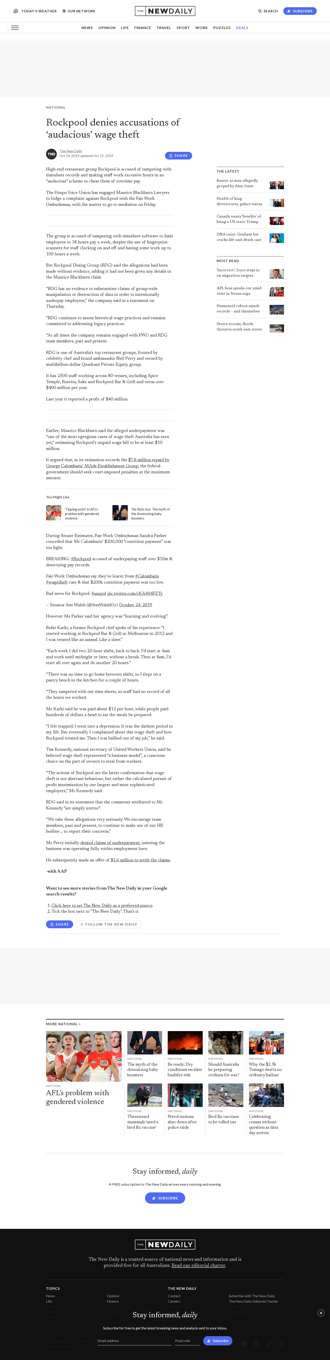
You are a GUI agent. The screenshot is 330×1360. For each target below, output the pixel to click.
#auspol (98, 594)
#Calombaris (147, 576)
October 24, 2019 (135, 605)
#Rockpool (81, 559)
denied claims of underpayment (110, 843)
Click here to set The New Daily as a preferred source (101, 906)
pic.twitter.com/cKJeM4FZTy (135, 594)
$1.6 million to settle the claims (140, 860)
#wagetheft (57, 582)
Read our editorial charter (198, 1265)
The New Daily (70, 151)
